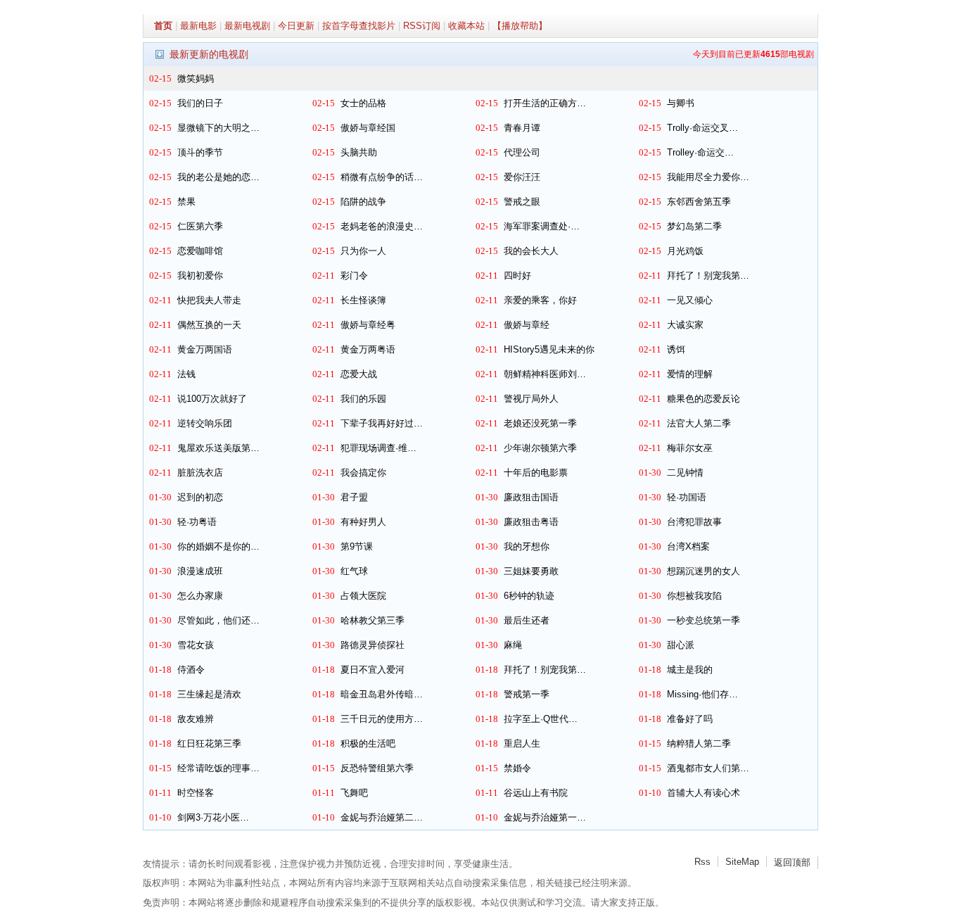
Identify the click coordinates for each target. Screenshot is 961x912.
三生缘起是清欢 (209, 694)
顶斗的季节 (200, 152)
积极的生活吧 (368, 743)
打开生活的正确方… (545, 103)
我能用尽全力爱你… (708, 177)
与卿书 (680, 103)
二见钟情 (685, 472)
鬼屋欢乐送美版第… (218, 448)
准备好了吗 (690, 719)
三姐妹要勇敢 (531, 571)
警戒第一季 (526, 694)
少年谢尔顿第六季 (540, 448)
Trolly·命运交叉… (702, 127)
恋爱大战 (359, 374)
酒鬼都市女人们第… (708, 768)
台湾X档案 (688, 546)
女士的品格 (363, 103)
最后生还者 (526, 620)
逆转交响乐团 (204, 423)
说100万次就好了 (212, 398)
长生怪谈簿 (363, 300)
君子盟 (354, 497)
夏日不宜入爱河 (373, 669)
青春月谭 (522, 127)
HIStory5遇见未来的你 (549, 349)
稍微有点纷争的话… (382, 177)
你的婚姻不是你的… (218, 546)
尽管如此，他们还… (218, 620)
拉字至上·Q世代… (541, 719)
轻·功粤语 (197, 522)
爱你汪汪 (522, 177)
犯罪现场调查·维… (378, 448)
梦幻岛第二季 (694, 226)
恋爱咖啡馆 (200, 251)
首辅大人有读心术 (703, 792)
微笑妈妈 (195, 78)
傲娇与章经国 (368, 127)
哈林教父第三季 (373, 620)
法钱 (186, 374)
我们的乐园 (363, 398)
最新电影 (198, 25)
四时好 (517, 275)
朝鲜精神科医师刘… (545, 374)
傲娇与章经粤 (368, 324)
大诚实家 (685, 324)
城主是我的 (690, 669)
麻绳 (513, 645)
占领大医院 (363, 595)
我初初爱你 (200, 275)
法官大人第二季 (699, 423)
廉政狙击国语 (531, 497)
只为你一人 (363, 251)
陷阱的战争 (363, 201)
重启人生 (522, 743)
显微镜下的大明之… (218, 127)
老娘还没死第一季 (540, 423)
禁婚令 (517, 768)
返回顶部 (792, 862)
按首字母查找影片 (358, 25)
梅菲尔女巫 (690, 448)
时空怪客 (195, 792)
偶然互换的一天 (209, 324)
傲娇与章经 (526, 324)
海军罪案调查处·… (542, 226)
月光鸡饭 (685, 251)
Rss (702, 861)
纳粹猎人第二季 (699, 743)
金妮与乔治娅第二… (382, 817)
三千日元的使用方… (382, 719)
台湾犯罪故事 (694, 522)
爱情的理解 (690, 374)
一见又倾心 (690, 300)
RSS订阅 (421, 25)
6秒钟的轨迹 (529, 595)
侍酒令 (191, 669)
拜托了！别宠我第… (708, 275)
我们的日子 (200, 103)
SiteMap (742, 861)
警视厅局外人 (531, 398)
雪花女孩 (195, 645)
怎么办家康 (200, 595)
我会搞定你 (363, 472)
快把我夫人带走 (209, 300)
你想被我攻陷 (694, 595)
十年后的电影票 (536, 472)
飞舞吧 (354, 792)
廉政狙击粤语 (531, 522)
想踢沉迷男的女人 (703, 571)
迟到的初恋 (200, 497)
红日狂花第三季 (209, 743)
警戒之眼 (522, 201)
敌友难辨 (195, 719)
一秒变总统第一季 (703, 620)
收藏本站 (466, 25)
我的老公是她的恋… (218, 177)
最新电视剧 (247, 25)
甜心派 (680, 645)
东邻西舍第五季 (699, 201)
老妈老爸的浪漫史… (382, 226)
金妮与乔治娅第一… (545, 817)
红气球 (354, 571)
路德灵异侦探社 (373, 645)
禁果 (186, 201)
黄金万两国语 (204, 349)
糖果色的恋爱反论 (703, 398)
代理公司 (522, 152)
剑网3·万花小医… (213, 817)
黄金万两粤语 (368, 349)
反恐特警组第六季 (377, 768)
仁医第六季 (200, 226)
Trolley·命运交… (700, 152)
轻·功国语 (686, 497)
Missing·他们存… (702, 694)
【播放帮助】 (519, 25)
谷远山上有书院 (536, 792)
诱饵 (676, 349)
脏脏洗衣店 (200, 472)
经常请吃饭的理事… (218, 768)
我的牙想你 (526, 546)
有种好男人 (363, 522)
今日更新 (296, 25)
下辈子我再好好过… (382, 423)
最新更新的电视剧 (209, 54)
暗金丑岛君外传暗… (382, 694)
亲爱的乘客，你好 (540, 300)
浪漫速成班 (200, 571)
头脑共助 (359, 152)
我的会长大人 (531, 251)
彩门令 (354, 275)
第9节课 (357, 546)
